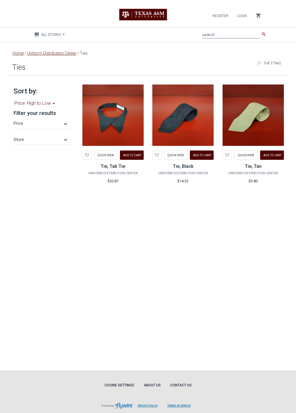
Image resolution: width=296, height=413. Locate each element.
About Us (152, 385)
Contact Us (181, 385)
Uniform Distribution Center (51, 53)
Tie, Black (183, 166)
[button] (41, 123)
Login (242, 16)
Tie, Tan (253, 166)
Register (220, 16)
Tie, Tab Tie (113, 166)
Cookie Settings (119, 385)
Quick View (106, 155)
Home (18, 53)
